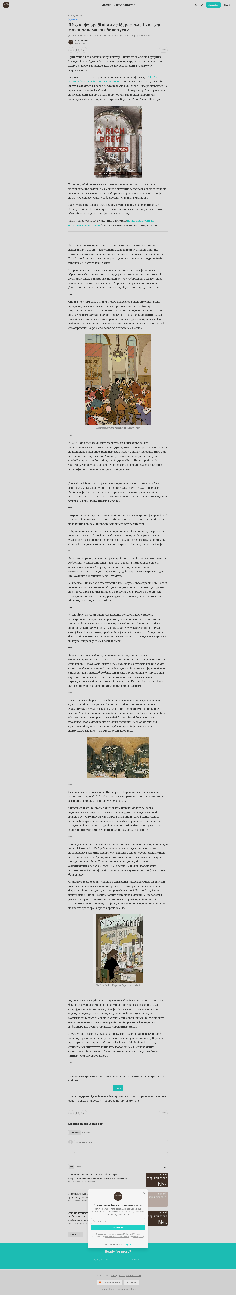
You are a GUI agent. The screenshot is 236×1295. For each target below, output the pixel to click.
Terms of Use (131, 1234)
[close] (144, 1193)
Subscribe (118, 1227)
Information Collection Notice (117, 1236)
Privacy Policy (138, 1236)
